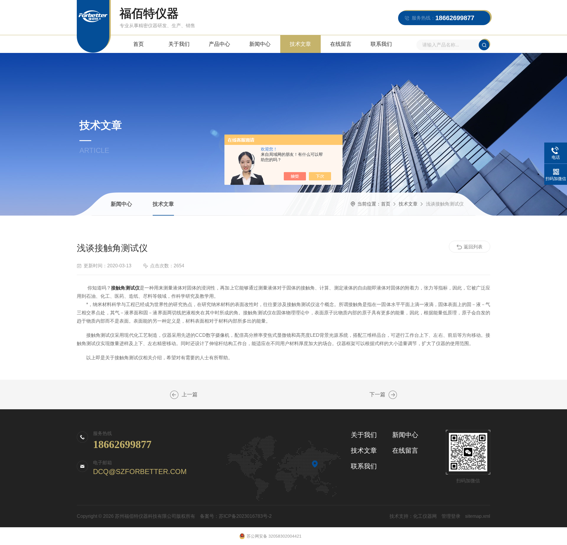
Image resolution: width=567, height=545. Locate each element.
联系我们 (381, 44)
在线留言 (340, 44)
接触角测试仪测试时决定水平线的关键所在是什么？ (392, 394)
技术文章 (300, 44)
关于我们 (179, 44)
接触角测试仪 (125, 287)
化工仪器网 (425, 516)
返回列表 (473, 246)
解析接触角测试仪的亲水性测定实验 (174, 394)
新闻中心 (260, 44)
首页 (138, 44)
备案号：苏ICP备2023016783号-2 (236, 516)
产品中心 (219, 44)
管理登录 (450, 516)
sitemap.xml (477, 516)
